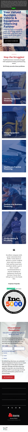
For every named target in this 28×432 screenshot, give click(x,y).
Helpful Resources (13, 403)
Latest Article (13, 392)
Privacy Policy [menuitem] (13, 418)
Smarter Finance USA (13, 386)
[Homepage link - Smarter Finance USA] (14, 416)
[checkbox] (13, 355)
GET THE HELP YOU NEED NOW (11, 41)
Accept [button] (13, 8)
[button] (8, 408)
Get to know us (13, 397)
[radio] (13, 353)
